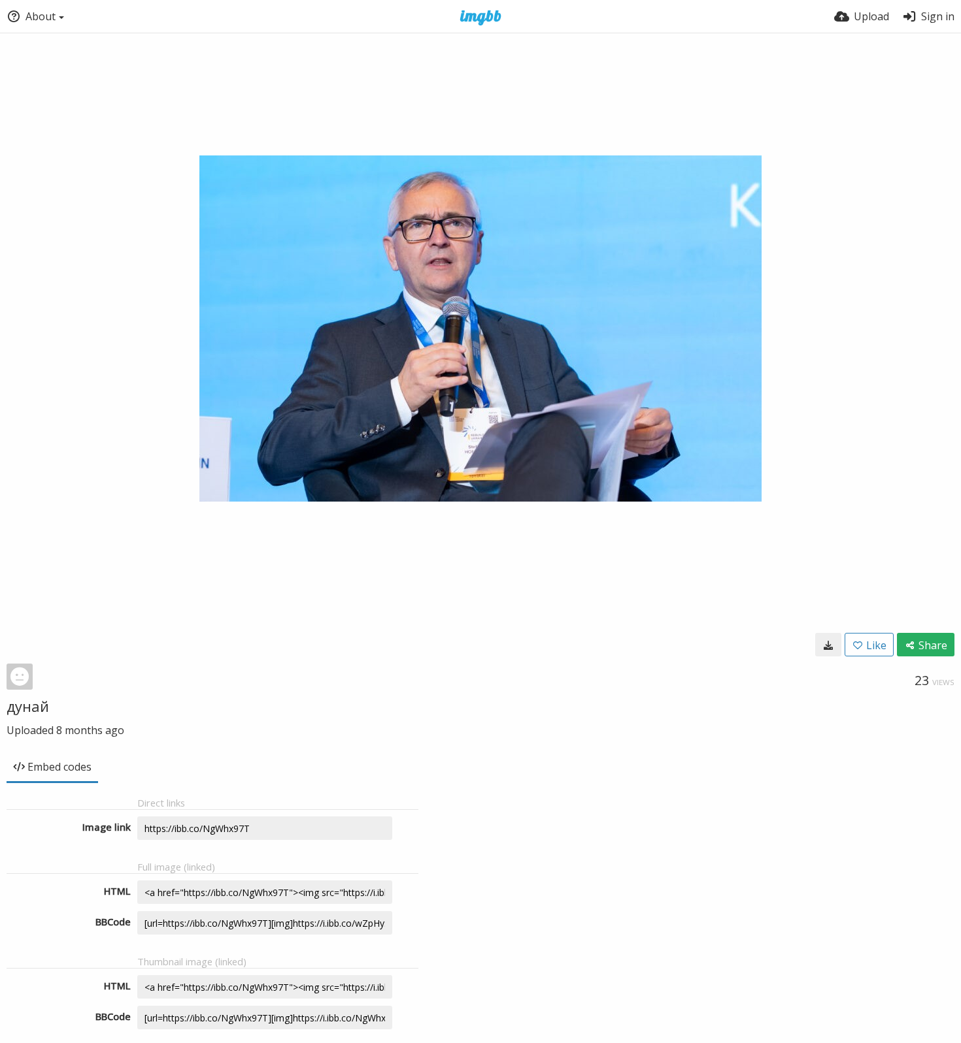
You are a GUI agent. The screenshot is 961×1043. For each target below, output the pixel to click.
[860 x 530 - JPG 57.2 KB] (828, 644)
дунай (28, 706)
